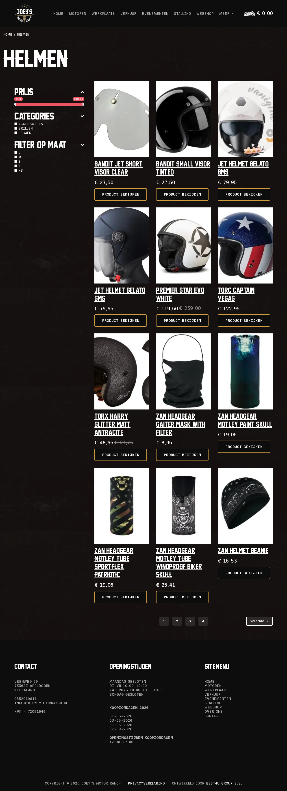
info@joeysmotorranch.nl (41, 703)
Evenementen (155, 13)
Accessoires (30, 124)
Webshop (205, 13)
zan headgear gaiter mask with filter (180, 424)
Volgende (257, 621)
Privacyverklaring (146, 783)
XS (20, 170)
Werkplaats (103, 13)
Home (58, 13)
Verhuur (128, 13)
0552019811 (25, 699)
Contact (212, 716)
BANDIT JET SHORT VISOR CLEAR (118, 168)
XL (20, 166)
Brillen (25, 128)
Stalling (182, 13)
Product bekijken (120, 194)
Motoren (77, 13)
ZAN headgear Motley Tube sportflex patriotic (113, 562)
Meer (224, 13)
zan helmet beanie (243, 550)
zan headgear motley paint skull (245, 420)
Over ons (213, 711)
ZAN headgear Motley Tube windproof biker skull (179, 562)
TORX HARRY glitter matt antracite (112, 424)
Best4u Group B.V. (224, 783)
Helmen (24, 133)
